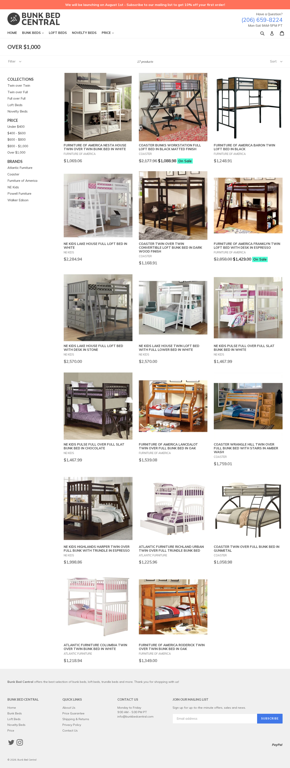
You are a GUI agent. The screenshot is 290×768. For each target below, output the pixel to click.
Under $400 (16, 127)
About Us (68, 707)
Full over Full (16, 98)
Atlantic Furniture (19, 168)
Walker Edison (17, 200)
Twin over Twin (18, 85)
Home (12, 33)
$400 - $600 (16, 133)
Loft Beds (58, 33)
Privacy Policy (71, 724)
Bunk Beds (35, 33)
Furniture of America (22, 181)
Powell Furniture (19, 194)
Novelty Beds (84, 33)
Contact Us (70, 730)
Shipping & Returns (75, 719)
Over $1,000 (16, 152)
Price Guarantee (73, 713)
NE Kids (13, 187)
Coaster (13, 174)
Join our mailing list (190, 699)
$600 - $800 (16, 139)
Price (110, 33)
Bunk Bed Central (27, 759)
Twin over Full (17, 92)
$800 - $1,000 (17, 146)
